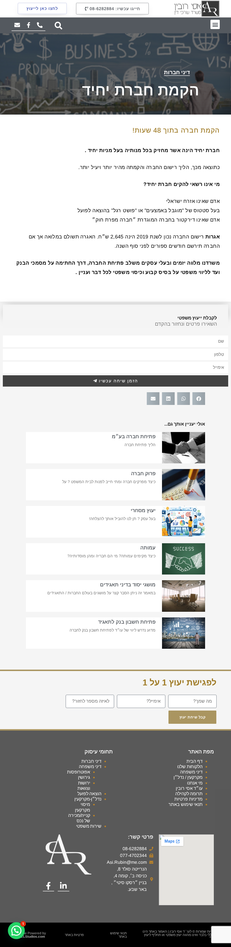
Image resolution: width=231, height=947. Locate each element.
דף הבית (194, 761)
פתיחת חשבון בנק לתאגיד (127, 622)
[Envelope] (17, 25)
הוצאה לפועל (89, 793)
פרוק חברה (143, 473)
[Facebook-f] (28, 25)
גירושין (84, 777)
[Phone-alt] (39, 25)
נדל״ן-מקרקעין (87, 799)
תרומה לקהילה (189, 793)
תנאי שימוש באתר (185, 804)
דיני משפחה (191, 772)
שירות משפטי (88, 826)
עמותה (148, 548)
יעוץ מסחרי (143, 510)
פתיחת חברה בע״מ (134, 436)
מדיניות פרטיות (188, 799)
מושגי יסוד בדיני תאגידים (128, 585)
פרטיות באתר (74, 935)
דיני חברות (177, 72)
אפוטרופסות (78, 772)
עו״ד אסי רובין (189, 788)
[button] (215, 24)
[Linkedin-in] (63, 886)
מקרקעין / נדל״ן (188, 777)
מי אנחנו (195, 783)
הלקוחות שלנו (190, 766)
